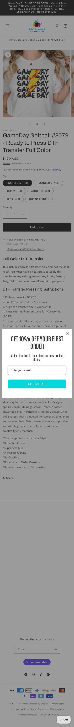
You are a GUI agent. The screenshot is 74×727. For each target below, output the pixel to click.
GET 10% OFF (37, 383)
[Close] (68, 333)
